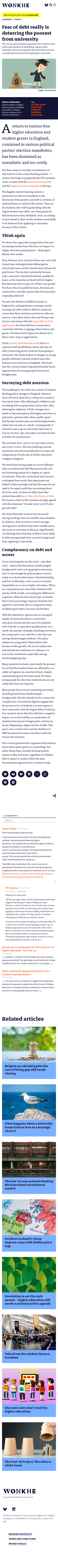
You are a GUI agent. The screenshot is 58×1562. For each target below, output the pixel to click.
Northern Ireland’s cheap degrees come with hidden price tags (28, 1242)
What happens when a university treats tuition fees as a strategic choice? (29, 1127)
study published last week (25, 343)
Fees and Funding (36, 108)
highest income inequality (25, 186)
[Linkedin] (12, 1509)
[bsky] (6, 1509)
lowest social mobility (40, 182)
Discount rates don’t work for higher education (26, 1409)
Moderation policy (20, 1534)
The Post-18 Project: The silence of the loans (28, 1463)
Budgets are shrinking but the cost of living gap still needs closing (26, 1070)
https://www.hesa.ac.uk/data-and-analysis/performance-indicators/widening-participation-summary (27, 875)
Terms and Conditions (22, 1539)
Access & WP (38, 105)
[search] (50, 4)
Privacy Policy (18, 1544)
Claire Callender (11, 102)
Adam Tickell (21, 891)
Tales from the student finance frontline (27, 1355)
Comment (7, 20)
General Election (36, 113)
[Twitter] (46, 4)
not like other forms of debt (39, 496)
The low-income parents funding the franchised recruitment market (29, 1185)
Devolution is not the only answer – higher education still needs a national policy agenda (28, 1300)
